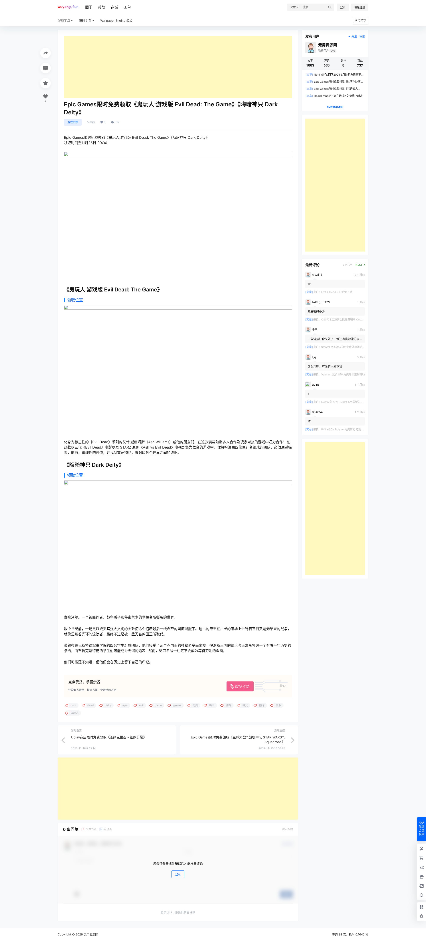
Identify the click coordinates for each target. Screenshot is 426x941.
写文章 (362, 20)
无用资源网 (90, 934)
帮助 (101, 7)
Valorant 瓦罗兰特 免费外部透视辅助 (343, 374)
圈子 (88, 7)
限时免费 (85, 20)
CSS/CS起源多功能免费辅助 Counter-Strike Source (352, 319)
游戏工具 (64, 20)
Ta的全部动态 (335, 107)
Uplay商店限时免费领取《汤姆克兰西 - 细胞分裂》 (108, 737)
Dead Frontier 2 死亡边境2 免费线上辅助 (334, 96)
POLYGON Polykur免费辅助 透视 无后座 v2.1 (348, 429)
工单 (127, 7)
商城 (114, 7)
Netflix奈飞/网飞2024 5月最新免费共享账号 (347, 402)
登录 (342, 7)
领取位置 (75, 300)
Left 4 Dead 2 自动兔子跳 (336, 292)
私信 (362, 36)
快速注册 (359, 7)
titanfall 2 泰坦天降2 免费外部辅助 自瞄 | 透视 (348, 347)
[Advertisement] (178, 67)
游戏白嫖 (72, 122)
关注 (354, 36)
